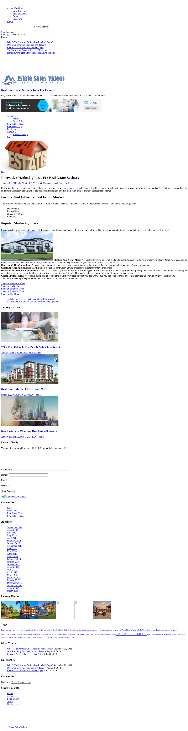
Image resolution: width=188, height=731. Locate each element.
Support (16, 16)
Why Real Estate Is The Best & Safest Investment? (31, 347)
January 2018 (13, 561)
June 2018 (12, 548)
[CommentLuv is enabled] (15, 496)
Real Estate (36, 634)
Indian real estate (44, 630)
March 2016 (12, 591)
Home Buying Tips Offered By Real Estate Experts (31, 53)
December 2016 (14, 583)
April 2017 (12, 572)
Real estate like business (108, 634)
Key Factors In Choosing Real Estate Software (29, 431)
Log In (10, 21)
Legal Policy (19, 121)
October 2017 (13, 564)
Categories (6, 682)
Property (167, 630)
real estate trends (11, 637)
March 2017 (12, 575)
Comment (6, 469)
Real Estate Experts (74, 634)
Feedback (17, 19)
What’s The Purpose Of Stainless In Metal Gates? (30, 42)
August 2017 (13, 567)
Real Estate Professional (155, 634)
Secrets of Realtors (43, 637)
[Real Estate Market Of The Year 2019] (29, 383)
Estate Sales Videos (18, 727)
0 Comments (47, 183)
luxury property (92, 630)
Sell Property (54, 637)
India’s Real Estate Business (60, 630)
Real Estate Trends (15, 124)
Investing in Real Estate (78, 630)
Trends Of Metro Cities (67, 637)
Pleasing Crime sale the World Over (138, 630)
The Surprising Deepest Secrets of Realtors (27, 50)
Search (37, 26)
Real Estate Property (170, 634)
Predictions (12, 129)
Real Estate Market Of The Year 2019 (23, 389)
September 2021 (14, 527)
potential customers (157, 630)
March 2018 (12, 556)
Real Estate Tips (14, 126)
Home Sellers (33, 630)
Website (5, 485)
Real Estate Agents (47, 634)
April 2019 (12, 538)
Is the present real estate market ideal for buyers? (31, 299)
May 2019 (12, 535)
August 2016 (13, 588)
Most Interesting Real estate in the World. (112, 630)
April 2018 (12, 554)
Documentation (20, 13)
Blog (9, 137)
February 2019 (14, 540)
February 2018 (14, 559)
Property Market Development (21, 634)
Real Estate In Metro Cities (90, 634)
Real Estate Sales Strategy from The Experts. (28, 90)
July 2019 (11, 532)
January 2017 (13, 580)
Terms (16, 118)
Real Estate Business (63, 183)
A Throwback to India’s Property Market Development (34, 301)
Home (10, 693)
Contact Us (12, 132)
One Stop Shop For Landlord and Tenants (26, 45)
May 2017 (12, 569)
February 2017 (14, 577)
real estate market (131, 633)
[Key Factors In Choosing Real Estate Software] (29, 425)
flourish (26, 630)
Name (5, 475)
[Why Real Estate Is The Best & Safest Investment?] (29, 341)
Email (4, 480)
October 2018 (13, 543)
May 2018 (12, 551)
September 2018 (14, 546)
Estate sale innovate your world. (12, 630)
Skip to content (8, 32)
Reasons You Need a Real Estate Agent (25, 47)
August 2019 (13, 530)
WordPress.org (20, 11)
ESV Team (35, 183)
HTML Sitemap (20, 134)
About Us (11, 116)
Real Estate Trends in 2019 (27, 637)
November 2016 (14, 585)
